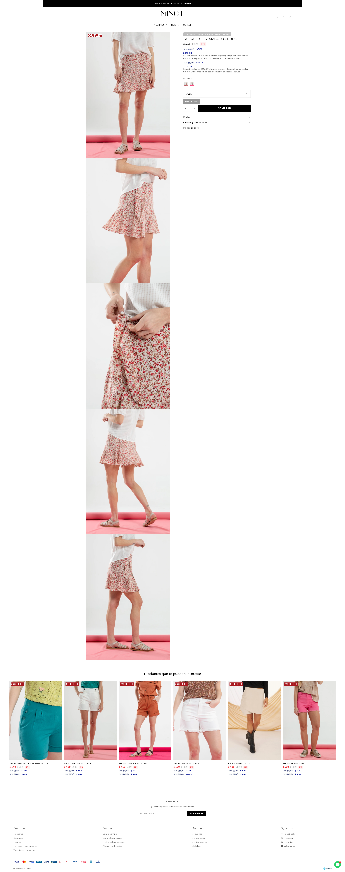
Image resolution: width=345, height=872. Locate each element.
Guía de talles (191, 101)
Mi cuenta (197, 834)
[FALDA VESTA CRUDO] (254, 720)
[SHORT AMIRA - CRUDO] (199, 720)
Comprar (224, 108)
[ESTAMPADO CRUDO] (186, 84)
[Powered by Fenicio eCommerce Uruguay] (327, 869)
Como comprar (110, 834)
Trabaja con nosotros (24, 850)
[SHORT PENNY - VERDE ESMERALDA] (35, 720)
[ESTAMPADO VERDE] (192, 84)
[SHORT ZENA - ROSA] (309, 720)
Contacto (18, 838)
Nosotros (18, 834)
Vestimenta (160, 25)
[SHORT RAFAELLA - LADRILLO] (145, 720)
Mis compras (198, 838)
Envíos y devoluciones (114, 842)
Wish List (196, 846)
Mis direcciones (199, 842)
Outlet (187, 25)
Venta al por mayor (112, 838)
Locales (17, 842)
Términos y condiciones (25, 846)
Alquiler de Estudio (112, 846)
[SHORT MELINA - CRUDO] (90, 720)
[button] (277, 17)
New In (175, 25)
